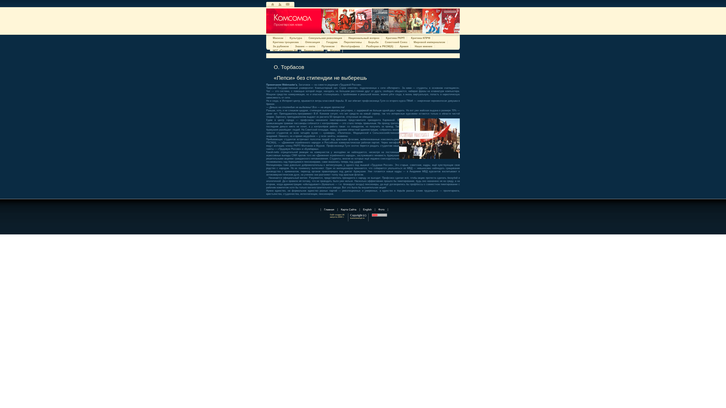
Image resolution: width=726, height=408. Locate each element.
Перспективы (353, 42)
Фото (381, 209)
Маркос (335, 50)
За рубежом (281, 46)
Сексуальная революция (325, 37)
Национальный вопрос (363, 37)
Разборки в (379, 46)
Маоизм (278, 37)
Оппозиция (312, 42)
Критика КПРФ (420, 37)
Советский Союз (396, 42)
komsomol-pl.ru (357, 218)
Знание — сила (305, 46)
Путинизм (328, 46)
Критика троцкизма (286, 42)
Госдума (331, 42)
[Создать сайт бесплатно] (379, 215)
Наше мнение (423, 46)
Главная (272, 4)
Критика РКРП (395, 37)
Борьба (373, 42)
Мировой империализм (429, 42)
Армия (404, 46)
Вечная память (314, 50)
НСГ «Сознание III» (285, 50)
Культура (296, 37)
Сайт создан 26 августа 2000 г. (337, 216)
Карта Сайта (280, 4)
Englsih (287, 4)
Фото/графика (350, 46)
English (367, 209)
